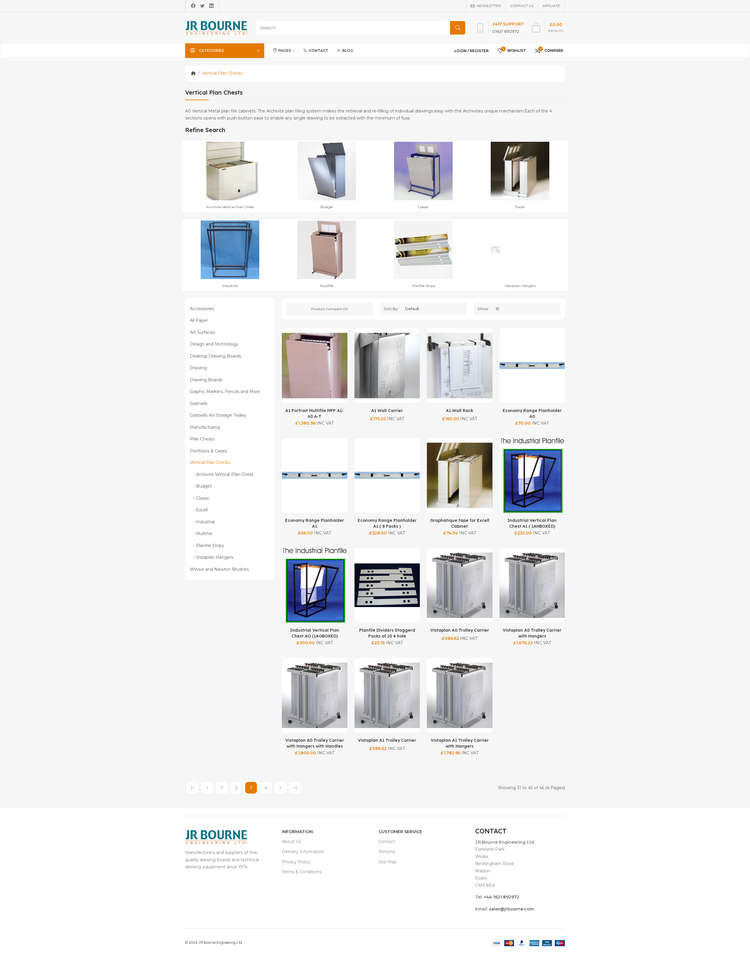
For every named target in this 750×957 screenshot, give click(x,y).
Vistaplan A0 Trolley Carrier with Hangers (532, 633)
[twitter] (202, 6)
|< (193, 787)
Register (479, 51)
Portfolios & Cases (208, 451)
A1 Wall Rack (459, 410)
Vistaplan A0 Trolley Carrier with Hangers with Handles (314, 743)
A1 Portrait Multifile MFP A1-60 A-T (314, 413)
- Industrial (202, 521)
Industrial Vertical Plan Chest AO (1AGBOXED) (314, 633)
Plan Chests (202, 439)
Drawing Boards (206, 379)
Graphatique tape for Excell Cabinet (459, 523)
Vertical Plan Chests (222, 73)
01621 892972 (505, 31)
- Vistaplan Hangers (211, 557)
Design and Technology (214, 344)
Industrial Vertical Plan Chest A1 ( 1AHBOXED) (532, 523)
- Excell (199, 509)
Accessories (202, 308)
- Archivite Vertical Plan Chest (221, 474)
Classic (423, 207)
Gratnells (198, 403)
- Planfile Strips (207, 545)
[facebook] (193, 6)
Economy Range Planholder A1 (314, 523)
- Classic (199, 498)
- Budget (201, 486)
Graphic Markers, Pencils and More (225, 391)
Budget (327, 207)
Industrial (230, 285)
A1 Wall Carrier (387, 410)
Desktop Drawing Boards (215, 356)
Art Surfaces (202, 332)
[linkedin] (211, 6)
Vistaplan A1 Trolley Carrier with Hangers (460, 743)
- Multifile (201, 533)
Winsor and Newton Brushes (219, 569)
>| (295, 787)
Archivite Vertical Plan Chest (230, 207)
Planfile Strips (423, 285)
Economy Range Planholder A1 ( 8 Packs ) (387, 523)
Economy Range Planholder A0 (532, 413)
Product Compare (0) (329, 309)
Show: (483, 308)
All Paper (199, 320)
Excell (520, 207)
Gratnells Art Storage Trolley (218, 415)
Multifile (326, 285)
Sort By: (390, 308)
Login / (462, 51)
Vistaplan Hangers (520, 285)
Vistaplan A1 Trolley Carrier (387, 740)
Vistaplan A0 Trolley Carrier (459, 630)
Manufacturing (205, 427)
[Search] (457, 28)
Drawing (198, 367)
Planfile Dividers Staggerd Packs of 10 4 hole (387, 633)
